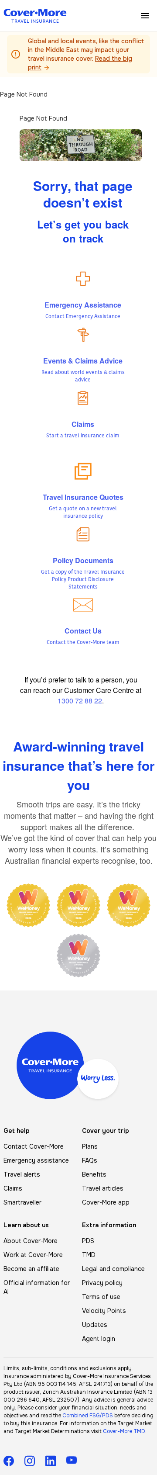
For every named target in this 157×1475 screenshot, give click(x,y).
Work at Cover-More (33, 1255)
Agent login (98, 1339)
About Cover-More (30, 1241)
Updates (94, 1325)
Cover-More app (106, 1202)
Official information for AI (36, 1287)
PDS (88, 1241)
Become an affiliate (31, 1269)
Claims (83, 424)
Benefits (94, 1174)
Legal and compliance (113, 1269)
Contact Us (83, 631)
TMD (89, 1255)
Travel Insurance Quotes (83, 497)
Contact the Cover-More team (83, 642)
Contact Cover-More (33, 1146)
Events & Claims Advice (83, 361)
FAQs (89, 1160)
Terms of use (101, 1297)
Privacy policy (102, 1283)
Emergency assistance (36, 1160)
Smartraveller (22, 1202)
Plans (90, 1146)
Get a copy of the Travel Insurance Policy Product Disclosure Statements (83, 580)
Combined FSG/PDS (87, 1415)
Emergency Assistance (82, 305)
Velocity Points (104, 1311)
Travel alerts (21, 1174)
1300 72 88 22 (80, 701)
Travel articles (102, 1188)
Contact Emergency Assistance (82, 316)
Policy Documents (83, 560)
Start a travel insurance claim (82, 436)
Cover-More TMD (124, 1431)
